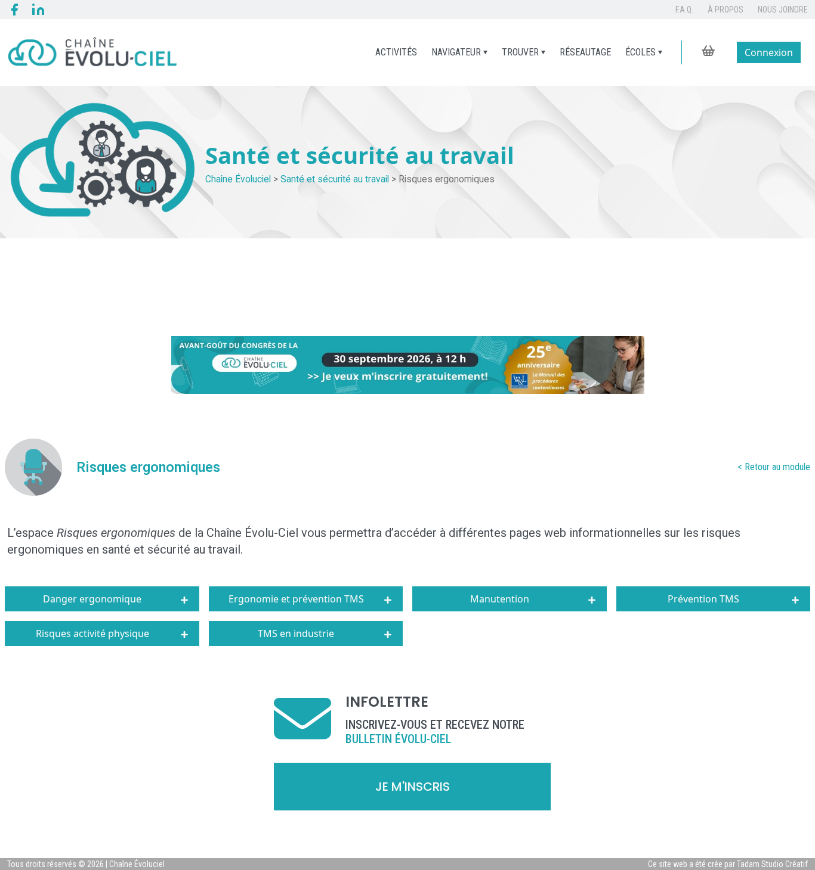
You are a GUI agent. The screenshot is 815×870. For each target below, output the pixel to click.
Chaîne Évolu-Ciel (252, 533)
